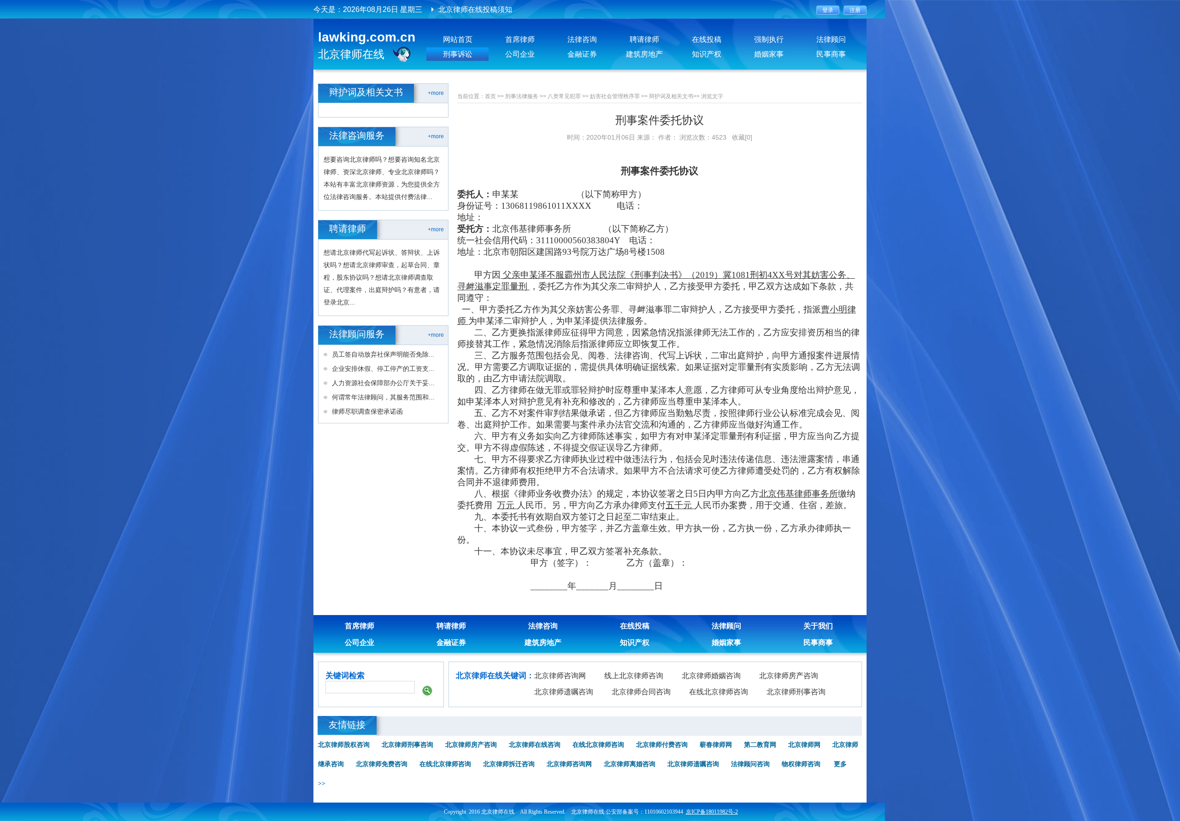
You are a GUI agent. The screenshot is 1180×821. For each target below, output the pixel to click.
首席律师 (520, 39)
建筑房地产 (644, 54)
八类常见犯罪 (564, 96)
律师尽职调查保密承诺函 (367, 411)
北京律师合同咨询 (641, 692)
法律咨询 (582, 39)
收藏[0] (742, 137)
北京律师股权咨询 (344, 744)
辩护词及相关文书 (671, 96)
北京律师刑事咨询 (796, 692)
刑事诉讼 (457, 54)
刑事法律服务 (521, 96)
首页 (490, 96)
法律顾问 (831, 39)
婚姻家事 (769, 54)
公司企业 (520, 54)
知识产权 (706, 54)
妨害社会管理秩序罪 (615, 96)
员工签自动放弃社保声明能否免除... (383, 354)
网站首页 (457, 39)
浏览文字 (712, 96)
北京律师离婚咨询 (629, 764)
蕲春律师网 (716, 744)
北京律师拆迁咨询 (509, 764)
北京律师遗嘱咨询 (563, 692)
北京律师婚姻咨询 (711, 676)
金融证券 (582, 54)
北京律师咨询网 (560, 676)
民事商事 (831, 54)
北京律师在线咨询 (534, 744)
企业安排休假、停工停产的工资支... (383, 368)
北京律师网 (804, 744)
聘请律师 (644, 39)
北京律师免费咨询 (381, 764)
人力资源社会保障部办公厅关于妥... (383, 383)
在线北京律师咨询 (718, 692)
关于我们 (818, 626)
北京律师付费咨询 (662, 744)
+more (436, 93)
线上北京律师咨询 (633, 676)
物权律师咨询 (801, 764)
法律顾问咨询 (750, 764)
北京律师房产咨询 (788, 676)
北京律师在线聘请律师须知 (482, 9)
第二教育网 (760, 744)
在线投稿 (706, 39)
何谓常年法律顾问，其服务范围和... (383, 397)
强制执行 (769, 39)
